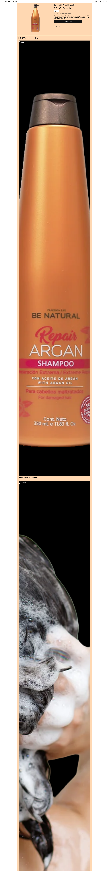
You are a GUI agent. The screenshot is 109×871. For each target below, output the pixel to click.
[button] (2, 1)
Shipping (62, 13)
